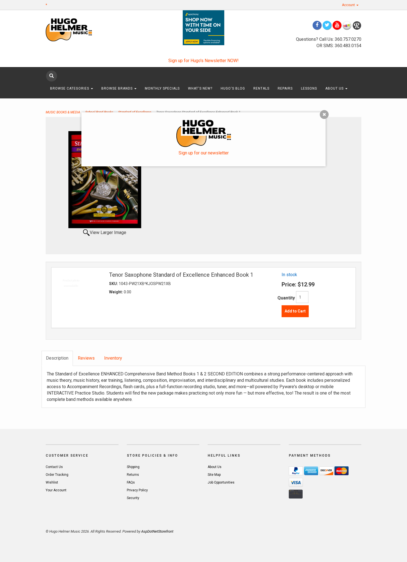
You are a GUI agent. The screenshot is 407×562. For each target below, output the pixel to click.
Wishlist (52, 482)
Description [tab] (57, 358)
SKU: (114, 283)
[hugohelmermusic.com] (82, 29)
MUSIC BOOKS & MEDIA (63, 112)
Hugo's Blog (233, 88)
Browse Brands (117, 88)
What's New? (200, 88)
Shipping (133, 467)
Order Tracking (57, 475)
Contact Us (54, 467)
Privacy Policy (137, 490)
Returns (133, 475)
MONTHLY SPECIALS (162, 88)
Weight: (116, 292)
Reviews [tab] (86, 358)
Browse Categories (70, 88)
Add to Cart (295, 311)
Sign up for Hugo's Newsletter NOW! (203, 60)
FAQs (131, 482)
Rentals (261, 88)
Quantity (286, 298)
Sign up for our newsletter (204, 153)
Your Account (56, 490)
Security (133, 498)
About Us (335, 88)
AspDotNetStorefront (157, 531)
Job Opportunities (221, 482)
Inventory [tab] (113, 358)
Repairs (285, 88)
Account (349, 5)
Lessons (309, 88)
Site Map (214, 475)
